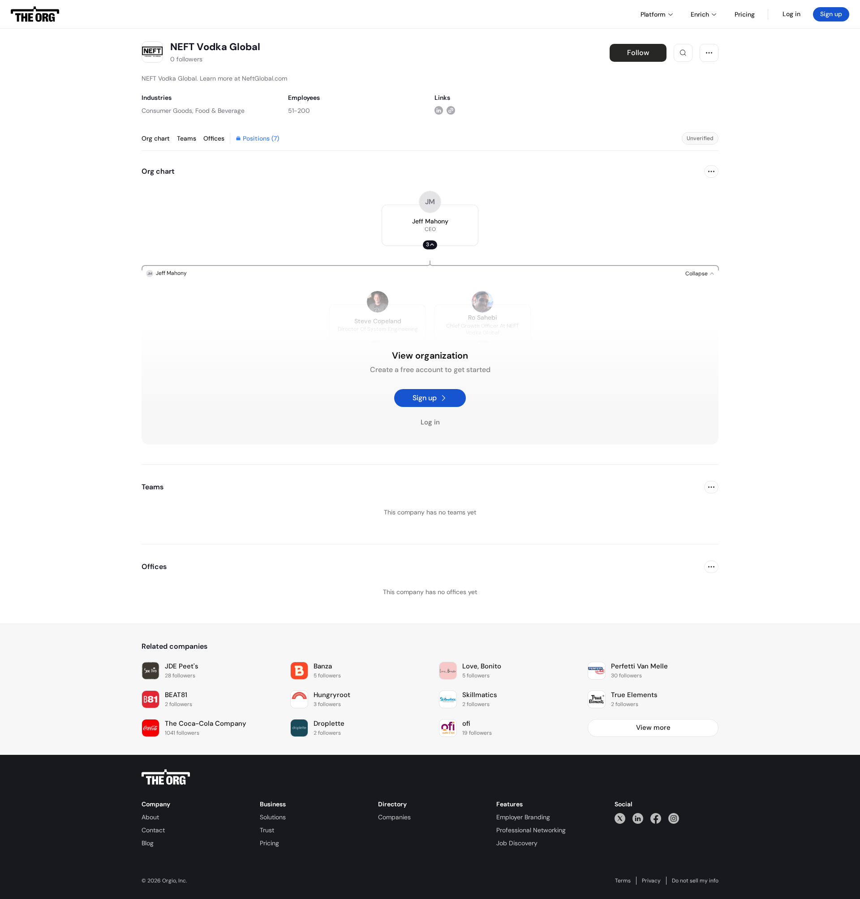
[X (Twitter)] (620, 818)
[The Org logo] (166, 777)
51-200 (299, 111)
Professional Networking (531, 830)
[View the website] (451, 110)
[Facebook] (655, 818)
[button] (430, 225)
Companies (394, 817)
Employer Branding (523, 817)
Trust (267, 830)
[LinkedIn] (637, 818)
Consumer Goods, (168, 111)
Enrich (700, 14)
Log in (791, 14)
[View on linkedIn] (438, 110)
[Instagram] (673, 818)
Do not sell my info (695, 880)
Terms (623, 880)
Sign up (831, 14)
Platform (653, 14)
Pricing (269, 843)
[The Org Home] (35, 14)
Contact (153, 830)
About (150, 817)
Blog (148, 843)
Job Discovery (517, 843)
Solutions (273, 817)
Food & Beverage (220, 111)
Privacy (651, 880)
